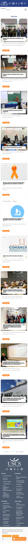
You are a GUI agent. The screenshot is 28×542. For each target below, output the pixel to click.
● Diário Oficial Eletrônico (20, 518)
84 (17, 452)
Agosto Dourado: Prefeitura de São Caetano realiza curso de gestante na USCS (13, 291)
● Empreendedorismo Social (21, 477)
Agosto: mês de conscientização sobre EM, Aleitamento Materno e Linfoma (13, 183)
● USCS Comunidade (19, 496)
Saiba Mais (5, 532)
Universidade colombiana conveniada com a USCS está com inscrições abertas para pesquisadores (13, 399)
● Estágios (19, 484)
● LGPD (18, 525)
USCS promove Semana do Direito (12, 147)
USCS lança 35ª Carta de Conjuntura (13, 255)
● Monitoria (19, 486)
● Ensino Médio (7, 481)
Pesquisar (3, 8)
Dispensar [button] (15, 536)
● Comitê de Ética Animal (6, 515)
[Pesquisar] (25, 9)
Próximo (21, 452)
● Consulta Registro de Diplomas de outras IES (19, 513)
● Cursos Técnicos (5, 478)
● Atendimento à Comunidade (20, 481)
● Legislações (19, 523)
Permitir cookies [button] (6, 536)
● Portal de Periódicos (6, 518)
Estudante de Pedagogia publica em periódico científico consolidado (13, 219)
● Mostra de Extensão (19, 489)
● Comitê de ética (6, 511)
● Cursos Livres (7, 475)
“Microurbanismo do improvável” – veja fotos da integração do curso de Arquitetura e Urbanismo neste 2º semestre (14, 326)
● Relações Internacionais (20, 493)
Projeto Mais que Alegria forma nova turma (13, 75)
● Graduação (6, 483)
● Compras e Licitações (19, 507)
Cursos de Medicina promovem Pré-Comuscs (13, 111)
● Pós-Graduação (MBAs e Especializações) (7, 488)
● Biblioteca (6, 503)
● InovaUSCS (6, 525)
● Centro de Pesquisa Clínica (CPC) (7, 507)
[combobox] (15, 9)
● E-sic (18, 521)
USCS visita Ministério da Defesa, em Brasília (13, 39)
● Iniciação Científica (6, 522)
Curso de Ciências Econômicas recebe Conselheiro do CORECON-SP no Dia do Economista (14, 435)
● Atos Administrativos (20, 504)
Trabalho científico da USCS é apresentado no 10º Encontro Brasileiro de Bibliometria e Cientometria (13, 363)
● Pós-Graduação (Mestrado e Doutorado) (6, 494)
